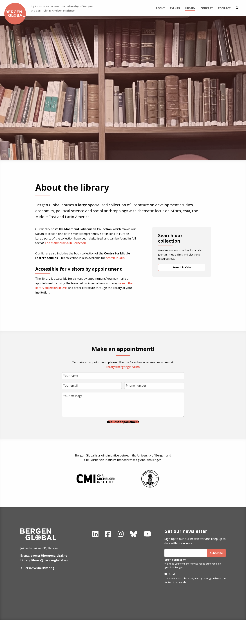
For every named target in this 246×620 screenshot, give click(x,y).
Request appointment (123, 421)
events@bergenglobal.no (49, 556)
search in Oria (115, 258)
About (160, 8)
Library (190, 8)
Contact (224, 8)
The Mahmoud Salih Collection (65, 243)
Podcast (206, 8)
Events (175, 8)
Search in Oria (181, 267)
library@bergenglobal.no (123, 367)
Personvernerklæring (39, 568)
